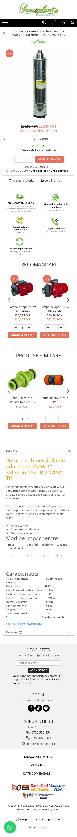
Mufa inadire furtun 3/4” (55, 400)
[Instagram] (46, 708)
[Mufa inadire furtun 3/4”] (54, 379)
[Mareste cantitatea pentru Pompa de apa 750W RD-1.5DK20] (29, 327)
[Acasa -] (38, 9)
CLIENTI (37, 765)
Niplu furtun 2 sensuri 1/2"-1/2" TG (22, 400)
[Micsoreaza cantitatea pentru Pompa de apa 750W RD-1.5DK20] (16, 327)
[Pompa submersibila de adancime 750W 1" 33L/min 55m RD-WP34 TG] (38, 84)
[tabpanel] (38, 84)
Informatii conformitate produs (24, 623)
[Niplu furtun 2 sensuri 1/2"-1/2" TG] (22, 379)
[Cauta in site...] (72, 23)
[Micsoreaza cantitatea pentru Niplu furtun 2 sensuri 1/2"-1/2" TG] (16, 419)
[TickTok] (38, 708)
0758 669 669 (41, 738)
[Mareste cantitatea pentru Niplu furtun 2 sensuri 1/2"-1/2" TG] (29, 419)
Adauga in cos (49, 159)
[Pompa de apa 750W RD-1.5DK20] (22, 288)
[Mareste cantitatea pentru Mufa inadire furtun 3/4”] (61, 419)
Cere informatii (53, 180)
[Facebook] (31, 708)
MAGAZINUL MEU (37, 757)
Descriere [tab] (11, 450)
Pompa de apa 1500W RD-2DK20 (54, 308)
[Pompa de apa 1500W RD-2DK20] (54, 288)
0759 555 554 (41, 732)
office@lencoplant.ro (40, 744)
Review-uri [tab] (14, 632)
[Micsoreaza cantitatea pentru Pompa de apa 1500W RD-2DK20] (48, 327)
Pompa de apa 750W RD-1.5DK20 (22, 308)
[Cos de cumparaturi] (63, 23)
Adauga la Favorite (22, 180)
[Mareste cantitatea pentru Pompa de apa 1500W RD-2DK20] (61, 327)
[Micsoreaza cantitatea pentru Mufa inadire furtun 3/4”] (48, 419)
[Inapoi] (3, 32)
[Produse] (5, 24)
